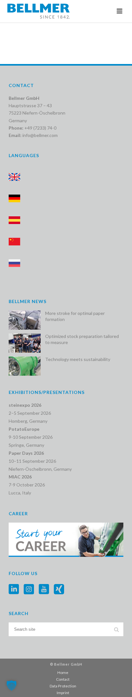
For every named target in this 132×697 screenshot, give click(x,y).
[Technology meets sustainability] (25, 366)
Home (62, 672)
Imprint (63, 692)
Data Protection (63, 686)
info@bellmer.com (40, 135)
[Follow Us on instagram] (29, 589)
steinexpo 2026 (25, 405)
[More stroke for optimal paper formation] (25, 320)
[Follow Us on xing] (59, 589)
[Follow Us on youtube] (44, 589)
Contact (63, 679)
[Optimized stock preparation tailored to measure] (25, 343)
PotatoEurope (24, 429)
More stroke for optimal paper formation (75, 316)
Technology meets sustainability (77, 359)
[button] (11, 685)
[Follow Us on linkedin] (14, 589)
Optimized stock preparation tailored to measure (82, 339)
